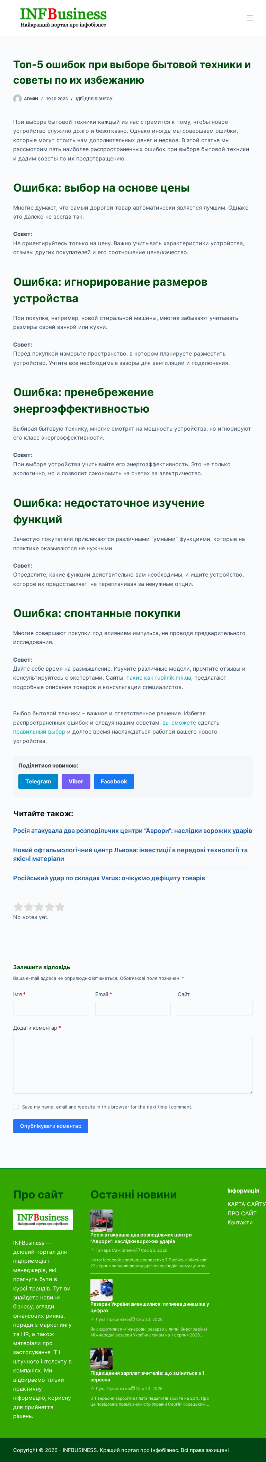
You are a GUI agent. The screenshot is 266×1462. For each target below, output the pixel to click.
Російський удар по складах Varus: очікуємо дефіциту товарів (109, 878)
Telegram (38, 781)
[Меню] (250, 18)
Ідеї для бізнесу (94, 98)
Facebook (114, 781)
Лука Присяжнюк (113, 1319)
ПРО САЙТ (242, 1213)
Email (103, 994)
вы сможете (179, 722)
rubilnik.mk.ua (173, 677)
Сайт (184, 994)
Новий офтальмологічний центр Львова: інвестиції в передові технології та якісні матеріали (130, 854)
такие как (139, 677)
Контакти (240, 1222)
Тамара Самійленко (116, 1250)
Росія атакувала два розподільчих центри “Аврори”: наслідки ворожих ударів (132, 830)
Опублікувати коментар (50, 1126)
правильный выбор (39, 731)
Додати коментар (37, 1027)
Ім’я (19, 994)
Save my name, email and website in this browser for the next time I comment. (107, 1107)
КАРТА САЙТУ (247, 1204)
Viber (76, 781)
